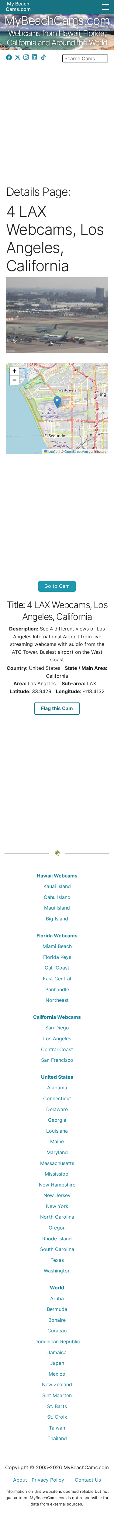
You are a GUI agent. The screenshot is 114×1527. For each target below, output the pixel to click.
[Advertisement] (57, 122)
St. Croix (57, 1417)
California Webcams (57, 1017)
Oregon (57, 1228)
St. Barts (57, 1406)
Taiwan (57, 1428)
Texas (57, 1260)
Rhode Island (57, 1239)
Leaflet (52, 451)
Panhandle (57, 989)
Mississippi (57, 1174)
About (20, 1480)
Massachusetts (57, 1163)
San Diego (57, 1028)
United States (57, 1077)
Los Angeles (57, 1038)
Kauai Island (57, 886)
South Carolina (57, 1249)
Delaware (57, 1109)
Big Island (57, 919)
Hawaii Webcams (57, 876)
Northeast (57, 1000)
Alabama (57, 1087)
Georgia (57, 1120)
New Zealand (57, 1384)
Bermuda (57, 1309)
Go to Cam (57, 586)
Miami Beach (57, 946)
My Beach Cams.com (18, 6)
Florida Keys (57, 957)
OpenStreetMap (76, 451)
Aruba (57, 1298)
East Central (57, 979)
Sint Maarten (57, 1395)
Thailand (57, 1438)
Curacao (57, 1331)
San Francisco (57, 1060)
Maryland (57, 1152)
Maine (57, 1141)
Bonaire (57, 1320)
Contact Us (88, 1480)
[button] (57, 402)
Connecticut (57, 1098)
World (57, 1288)
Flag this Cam (57, 708)
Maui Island (57, 908)
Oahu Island (57, 897)
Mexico (57, 1374)
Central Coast (57, 1049)
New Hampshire (57, 1185)
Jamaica (57, 1352)
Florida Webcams (57, 936)
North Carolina (57, 1217)
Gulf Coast (57, 968)
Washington (57, 1271)
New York (57, 1206)
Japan (57, 1363)
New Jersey (57, 1195)
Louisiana (57, 1131)
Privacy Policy (48, 1480)
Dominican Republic (57, 1341)
